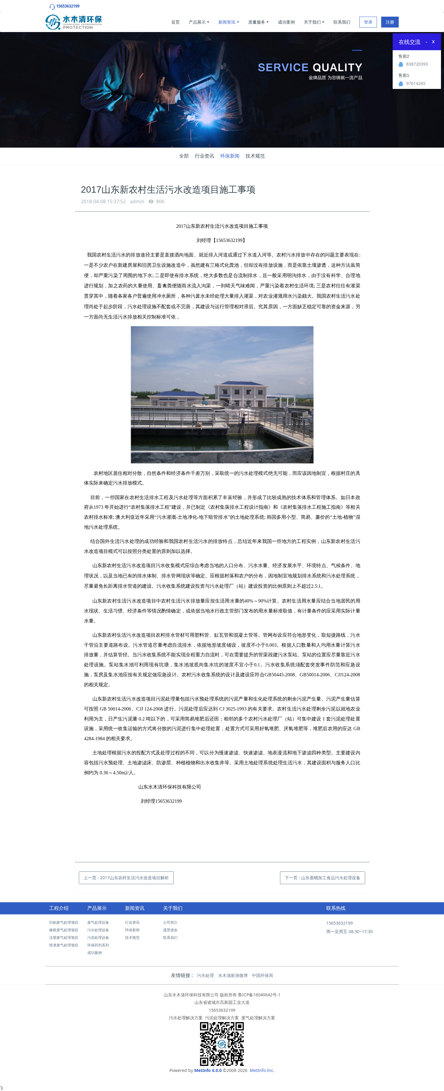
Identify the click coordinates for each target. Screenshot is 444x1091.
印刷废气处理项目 (63, 922)
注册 (390, 22)
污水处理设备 (98, 930)
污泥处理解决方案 (222, 1018)
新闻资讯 (226, 22)
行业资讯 (204, 155)
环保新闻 (230, 155)
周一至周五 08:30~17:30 (349, 931)
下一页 (322, 877)
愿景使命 (170, 930)
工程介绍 (59, 908)
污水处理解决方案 (186, 1018)
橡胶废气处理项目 (63, 930)
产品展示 (197, 22)
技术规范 (255, 155)
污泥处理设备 (98, 937)
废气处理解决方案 (258, 1018)
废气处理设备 (98, 922)
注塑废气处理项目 (63, 937)
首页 (175, 22)
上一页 (126, 877)
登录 (368, 22)
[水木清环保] (73, 20)
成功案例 (286, 22)
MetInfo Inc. (262, 1070)
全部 (184, 155)
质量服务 (256, 22)
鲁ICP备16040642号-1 (259, 995)
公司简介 (170, 922)
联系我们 (341, 22)
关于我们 (312, 22)
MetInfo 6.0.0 (208, 1070)
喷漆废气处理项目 (63, 945)
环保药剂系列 (98, 945)
